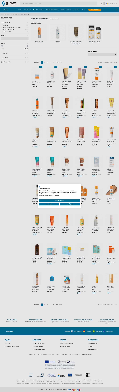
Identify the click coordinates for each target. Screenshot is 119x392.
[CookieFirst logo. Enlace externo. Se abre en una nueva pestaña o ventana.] (39, 186)
